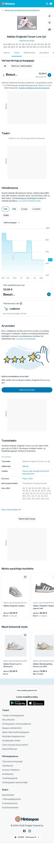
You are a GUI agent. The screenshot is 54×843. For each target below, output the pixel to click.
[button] (49, 16)
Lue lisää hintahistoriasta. (29, 201)
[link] (16, 596)
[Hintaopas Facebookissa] (24, 830)
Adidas (25, 466)
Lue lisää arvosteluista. (26, 339)
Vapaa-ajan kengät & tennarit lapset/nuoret (22, 10)
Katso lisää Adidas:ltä (11, 509)
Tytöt (30, 478)
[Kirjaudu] (50, 3)
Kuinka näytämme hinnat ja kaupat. (34, 88)
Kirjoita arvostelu (27, 40)
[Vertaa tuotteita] (49, 29)
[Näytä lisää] (4, 75)
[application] (27, 253)
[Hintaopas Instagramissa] (29, 830)
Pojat (24, 478)
